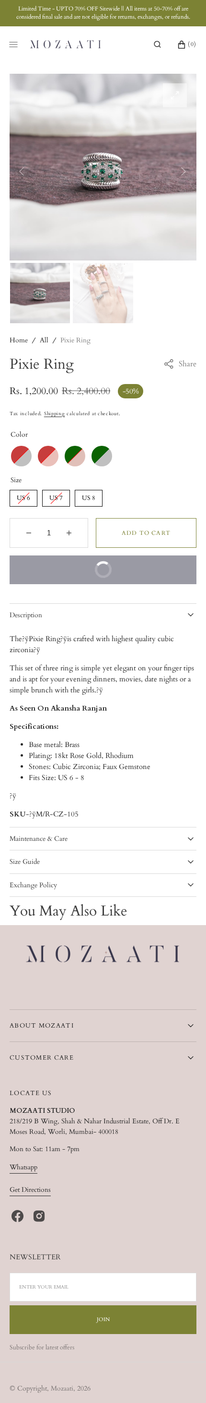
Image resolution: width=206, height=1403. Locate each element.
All (44, 340)
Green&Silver (102, 456)
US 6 (24, 496)
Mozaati (62, 1388)
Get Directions (30, 1189)
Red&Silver (21, 456)
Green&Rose (75, 456)
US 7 (56, 496)
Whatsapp (23, 1167)
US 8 (89, 496)
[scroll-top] (184, 1381)
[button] (157, 44)
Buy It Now (138, 564)
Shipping (54, 413)
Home (19, 340)
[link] (103, 955)
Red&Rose (48, 456)
